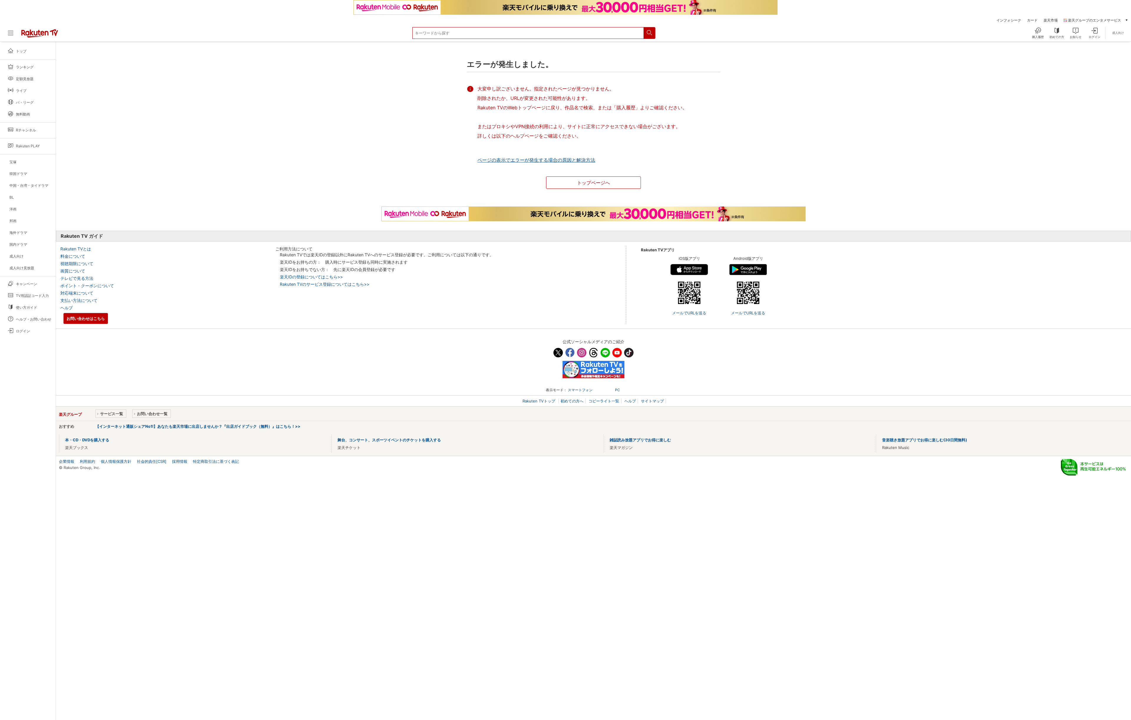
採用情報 (179, 461)
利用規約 (87, 461)
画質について (72, 270)
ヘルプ (66, 307)
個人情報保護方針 (116, 461)
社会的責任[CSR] (151, 461)
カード (1032, 20)
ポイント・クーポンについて (87, 285)
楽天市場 (1051, 20)
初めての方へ (571, 401)
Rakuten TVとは (75, 248)
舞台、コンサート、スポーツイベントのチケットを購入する (389, 439)
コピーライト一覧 (603, 401)
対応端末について (76, 292)
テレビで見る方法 (76, 278)
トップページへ (593, 183)
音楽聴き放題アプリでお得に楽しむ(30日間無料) (924, 439)
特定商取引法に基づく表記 (216, 461)
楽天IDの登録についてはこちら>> (311, 276)
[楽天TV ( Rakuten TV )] (39, 36)
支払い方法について (78, 300)
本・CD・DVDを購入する (87, 439)
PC (617, 390)
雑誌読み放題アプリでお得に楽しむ (640, 439)
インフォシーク (1008, 20)
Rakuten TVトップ (539, 401)
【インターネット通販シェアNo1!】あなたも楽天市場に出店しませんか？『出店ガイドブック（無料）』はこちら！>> (197, 426)
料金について (72, 256)
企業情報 (66, 461)
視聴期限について (76, 263)
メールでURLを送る (689, 313)
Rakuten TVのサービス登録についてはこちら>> (324, 284)
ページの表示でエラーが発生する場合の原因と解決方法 (536, 160)
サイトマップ (652, 401)
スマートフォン (580, 390)
